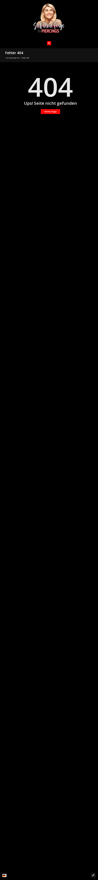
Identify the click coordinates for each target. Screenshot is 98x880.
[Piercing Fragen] (49, 20)
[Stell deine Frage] (93, 875)
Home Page (50, 111)
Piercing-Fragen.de (12, 58)
